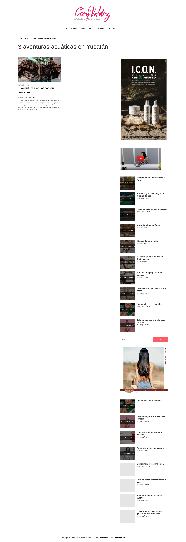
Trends (146, 243)
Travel (27, 85)
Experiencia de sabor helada (150, 464)
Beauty (91, 29)
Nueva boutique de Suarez (149, 225)
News (146, 227)
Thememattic (119, 537)
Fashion (112, 29)
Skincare (146, 325)
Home (66, 29)
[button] (118, 29)
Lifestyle (101, 29)
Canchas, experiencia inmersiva (152, 209)
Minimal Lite (105, 537)
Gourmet (141, 212)
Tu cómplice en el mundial (149, 304)
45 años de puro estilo (147, 241)
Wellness (73, 29)
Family (83, 29)
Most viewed (142, 261)
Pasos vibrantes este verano (150, 448)
